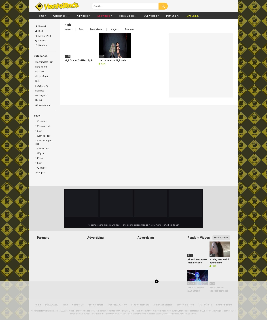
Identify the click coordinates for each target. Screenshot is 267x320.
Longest (42, 40)
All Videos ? (83, 15)
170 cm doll (41, 168)
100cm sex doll (42, 136)
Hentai (38, 100)
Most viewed (44, 36)
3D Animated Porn (44, 62)
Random (42, 45)
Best (40, 31)
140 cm (39, 158)
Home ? (42, 15)
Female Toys (41, 86)
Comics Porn (41, 76)
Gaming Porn (41, 95)
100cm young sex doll (44, 142)
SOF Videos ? (151, 15)
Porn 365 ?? (172, 15)
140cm (38, 163)
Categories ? (60, 15)
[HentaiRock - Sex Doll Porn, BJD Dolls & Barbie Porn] (57, 6)
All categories (42, 105)
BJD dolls (39, 71)
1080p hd (39, 153)
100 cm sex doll (42, 126)
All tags (39, 172)
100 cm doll (41, 121)
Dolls (37, 81)
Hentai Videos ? (127, 15)
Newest (42, 26)
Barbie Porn (41, 67)
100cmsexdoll (42, 148)
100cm (38, 131)
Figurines (39, 90)
